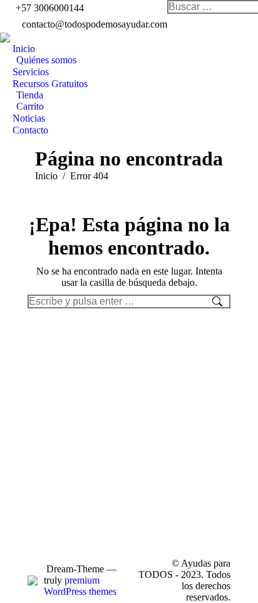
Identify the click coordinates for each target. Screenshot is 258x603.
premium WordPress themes (80, 586)
